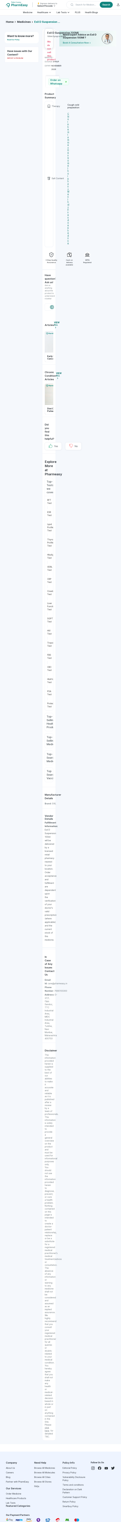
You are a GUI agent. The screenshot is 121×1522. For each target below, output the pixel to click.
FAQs (36, 1486)
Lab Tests (62, 12)
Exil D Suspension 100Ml (47, 21)
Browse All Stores (42, 1481)
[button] (89, 4)
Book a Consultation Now (76, 42)
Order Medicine (13, 1493)
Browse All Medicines (44, 1468)
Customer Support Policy (75, 1497)
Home (10, 21)
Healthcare (42, 12)
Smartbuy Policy (70, 1506)
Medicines (24, 21)
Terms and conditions (73, 1485)
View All (57, 323)
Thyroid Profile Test (51, 542)
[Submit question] (52, 307)
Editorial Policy (70, 1468)
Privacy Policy (69, 1472)
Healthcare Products (16, 1498)
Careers (10, 1472)
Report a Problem (15, 58)
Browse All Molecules (44, 1472)
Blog (8, 1477)
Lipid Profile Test (50, 527)
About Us (10, 1468)
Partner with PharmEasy (17, 1481)
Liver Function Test (51, 606)
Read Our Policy (13, 40)
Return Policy (69, 1501)
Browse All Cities (42, 1477)
